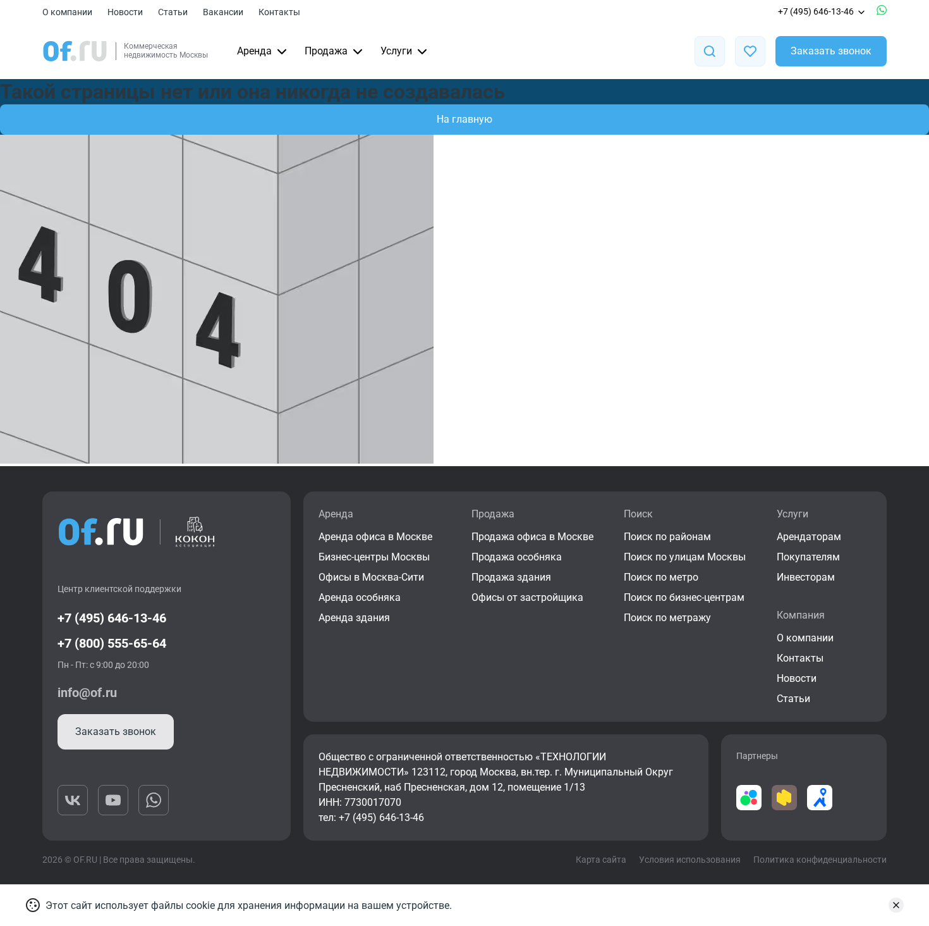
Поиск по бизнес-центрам (684, 597)
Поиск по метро (661, 577)
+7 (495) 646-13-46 (816, 11)
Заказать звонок (831, 51)
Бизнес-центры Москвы (374, 557)
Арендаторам (809, 537)
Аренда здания (354, 618)
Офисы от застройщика (527, 597)
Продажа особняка (516, 557)
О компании (67, 12)
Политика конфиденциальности (820, 860)
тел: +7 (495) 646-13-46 (371, 818)
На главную (464, 119)
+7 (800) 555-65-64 (112, 643)
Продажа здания (511, 577)
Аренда (254, 51)
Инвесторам (806, 577)
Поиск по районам (667, 537)
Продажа (326, 51)
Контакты (279, 12)
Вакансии (223, 12)
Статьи (173, 12)
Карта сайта (601, 860)
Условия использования (690, 860)
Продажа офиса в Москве (532, 537)
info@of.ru (87, 692)
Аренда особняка (360, 597)
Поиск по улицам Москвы (685, 557)
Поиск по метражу (667, 618)
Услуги (396, 51)
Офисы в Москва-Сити (371, 577)
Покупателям (808, 557)
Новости (125, 12)
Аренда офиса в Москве (375, 537)
